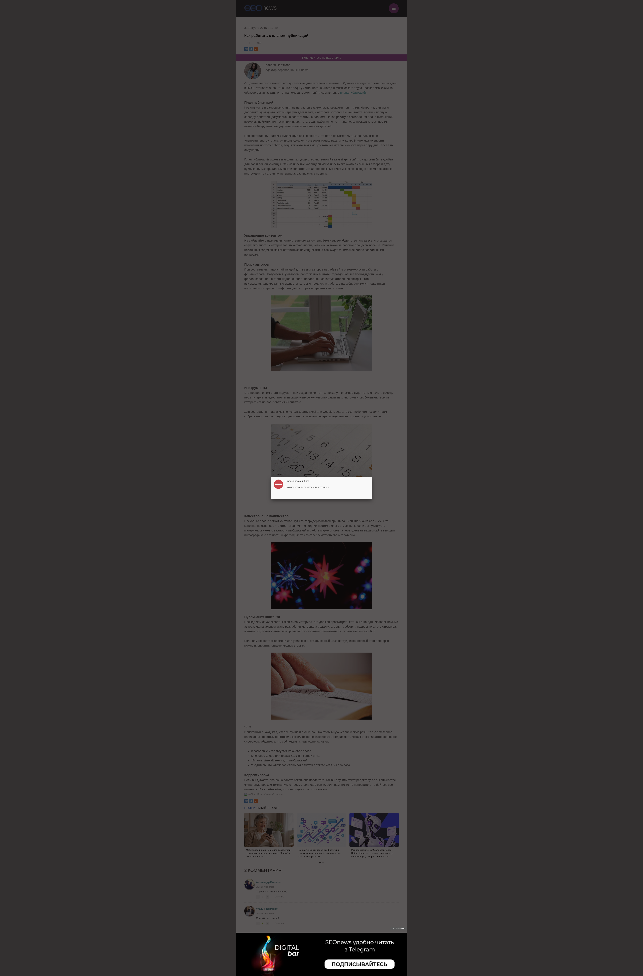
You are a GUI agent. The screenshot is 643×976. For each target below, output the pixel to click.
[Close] (372, 477)
